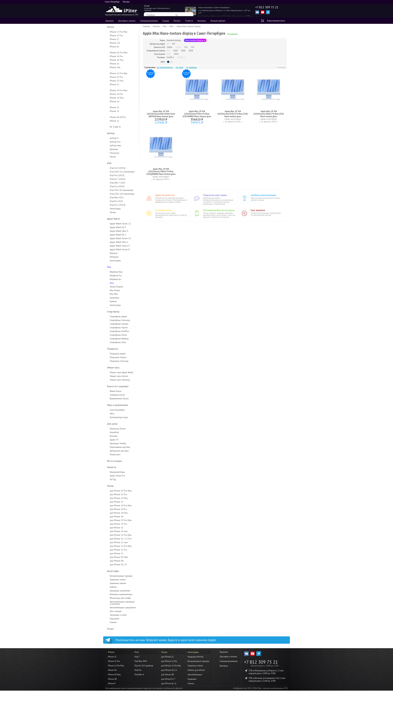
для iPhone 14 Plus (119, 512)
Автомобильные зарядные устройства (122, 602)
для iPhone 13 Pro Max (121, 520)
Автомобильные (195, 674)
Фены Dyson (115, 391)
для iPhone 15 (116, 501)
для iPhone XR (116, 560)
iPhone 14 (114, 101)
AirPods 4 (114, 138)
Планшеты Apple (118, 353)
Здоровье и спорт (118, 614)
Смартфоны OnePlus (119, 331)
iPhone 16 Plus (117, 60)
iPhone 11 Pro (114, 661)
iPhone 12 (114, 111)
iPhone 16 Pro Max (118, 52)
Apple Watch (113, 218)
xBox (112, 413)
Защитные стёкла (118, 579)
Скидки (165, 20)
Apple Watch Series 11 (120, 223)
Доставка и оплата (126, 20)
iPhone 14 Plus (117, 97)
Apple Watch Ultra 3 (119, 231)
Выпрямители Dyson (119, 398)
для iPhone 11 (116, 553)
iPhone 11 (114, 120)
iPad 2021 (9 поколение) (121, 190)
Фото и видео (114, 460)
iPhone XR (112, 679)
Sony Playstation (117, 409)
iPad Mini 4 (139, 674)
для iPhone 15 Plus (119, 498)
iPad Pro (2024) (117, 186)
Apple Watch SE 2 (118, 234)
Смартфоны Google (119, 323)
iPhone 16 (114, 63)
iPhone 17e (115, 42)
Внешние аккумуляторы (121, 594)
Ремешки (114, 256)
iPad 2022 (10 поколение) (122, 193)
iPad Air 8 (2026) (117, 168)
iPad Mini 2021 (117, 197)
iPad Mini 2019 (140, 661)
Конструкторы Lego (119, 417)
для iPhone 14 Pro (118, 509)
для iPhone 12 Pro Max (121, 535)
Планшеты (112, 348)
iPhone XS (112, 670)
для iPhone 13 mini (119, 531)
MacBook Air (115, 279)
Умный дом (115, 454)
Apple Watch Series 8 (120, 249)
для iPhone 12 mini (119, 542)
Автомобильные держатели (123, 607)
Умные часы (113, 367)
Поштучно (114, 153)
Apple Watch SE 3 (118, 227)
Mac (109, 266)
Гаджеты (111, 467)
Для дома (112, 423)
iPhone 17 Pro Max (118, 31)
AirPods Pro (115, 141)
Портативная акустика (120, 447)
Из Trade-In (115, 126)
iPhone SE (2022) (118, 117)
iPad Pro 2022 (116, 201)
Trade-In (189, 20)
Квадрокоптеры (117, 472)
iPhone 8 (111, 683)
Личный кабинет (217, 20)
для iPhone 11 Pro (118, 549)
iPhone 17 (114, 39)
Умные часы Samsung (120, 379)
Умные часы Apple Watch (121, 372)
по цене (179, 67)
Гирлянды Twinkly (118, 443)
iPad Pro (138, 670)
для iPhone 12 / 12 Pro (121, 538)
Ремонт (177, 20)
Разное (113, 622)
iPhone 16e (115, 67)
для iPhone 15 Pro (118, 494)
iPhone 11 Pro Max (116, 665)
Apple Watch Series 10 (120, 238)
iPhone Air (114, 46)
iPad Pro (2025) (117, 175)
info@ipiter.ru (239, 688)
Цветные (114, 149)
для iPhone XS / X (118, 564)
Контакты (202, 20)
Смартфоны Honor (118, 334)
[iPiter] (121, 9)
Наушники (114, 618)
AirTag (113, 479)
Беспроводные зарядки (121, 575)
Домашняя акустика (119, 450)
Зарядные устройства (120, 590)
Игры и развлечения (117, 404)
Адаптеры (114, 297)
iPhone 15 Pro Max (118, 73)
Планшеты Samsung (119, 361)
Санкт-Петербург (112, 1)
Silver (171, 62)
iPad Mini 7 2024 (117, 182)
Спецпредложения (149, 20)
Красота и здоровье (117, 386)
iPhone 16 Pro (116, 56)
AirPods (111, 133)
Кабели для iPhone (196, 670)
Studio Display (116, 286)
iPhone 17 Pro (116, 35)
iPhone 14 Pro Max (118, 90)
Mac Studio (115, 290)
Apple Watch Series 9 (120, 245)
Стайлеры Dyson (117, 394)
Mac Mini (114, 294)
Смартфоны (113, 311)
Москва (126, 1)
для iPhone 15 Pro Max (121, 490)
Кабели (113, 301)
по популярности (165, 67)
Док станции (115, 611)
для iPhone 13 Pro (118, 524)
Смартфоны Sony (118, 342)
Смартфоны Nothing (119, 338)
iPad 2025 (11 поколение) (122, 171)
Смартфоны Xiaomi (119, 327)
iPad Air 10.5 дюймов (143, 665)
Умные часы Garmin (119, 376)
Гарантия (109, 20)
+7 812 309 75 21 (261, 662)
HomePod (114, 432)
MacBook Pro (116, 275)
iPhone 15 (114, 84)
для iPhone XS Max (119, 557)
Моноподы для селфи (120, 598)
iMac (112, 283)
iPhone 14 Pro (116, 94)
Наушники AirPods (195, 656)
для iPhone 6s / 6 (168, 683)
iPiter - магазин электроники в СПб (272, 688)
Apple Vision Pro (117, 475)
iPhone (110, 26)
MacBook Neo (116, 271)
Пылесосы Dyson (118, 428)
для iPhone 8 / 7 (168, 679)
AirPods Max (115, 145)
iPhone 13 (114, 107)
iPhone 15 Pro (116, 77)
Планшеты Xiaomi (118, 357)
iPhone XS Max (114, 674)
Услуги (110, 628)
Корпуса (113, 253)
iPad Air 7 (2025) (117, 179)
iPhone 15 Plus (117, 80)
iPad (109, 163)
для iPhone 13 (116, 527)
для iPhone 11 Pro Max (121, 546)
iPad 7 (137, 656)
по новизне (191, 67)
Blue (168, 62)
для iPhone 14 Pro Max (121, 505)
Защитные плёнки (118, 583)
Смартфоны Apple (118, 316)
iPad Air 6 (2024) (117, 204)
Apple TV (114, 439)
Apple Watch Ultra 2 (119, 242)
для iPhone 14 (116, 516)
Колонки (113, 436)
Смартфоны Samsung (120, 320)
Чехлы (113, 156)
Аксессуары (115, 208)
